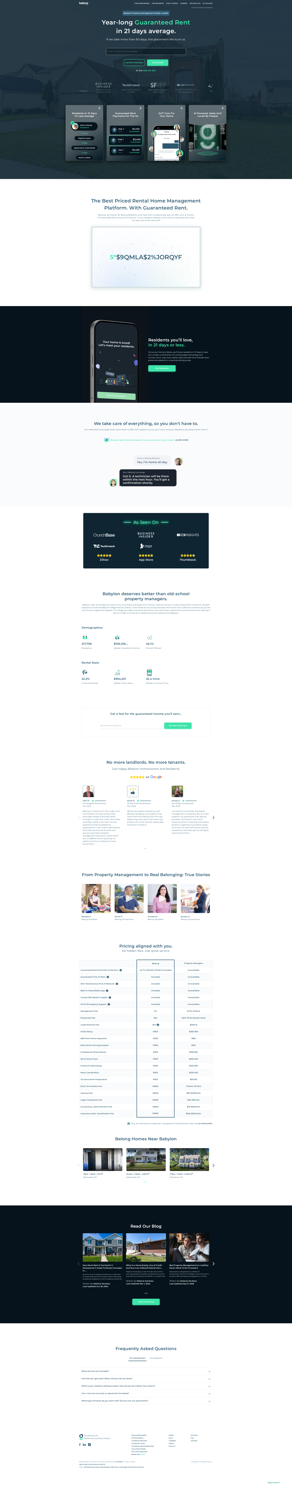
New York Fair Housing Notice (92, 1464)
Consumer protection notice (131, 1467)
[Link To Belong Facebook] (81, 1444)
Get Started (157, 62)
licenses (119, 1462)
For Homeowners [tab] (137, 1358)
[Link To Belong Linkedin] (85, 1444)
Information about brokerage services (101, 1467)
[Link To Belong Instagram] (89, 1444)
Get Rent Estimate (134, 62)
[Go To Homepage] (83, 3)
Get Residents (162, 368)
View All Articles (146, 1302)
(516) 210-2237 (149, 70)
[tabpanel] (146, 1385)
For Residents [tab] (156, 1358)
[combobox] (146, 51)
